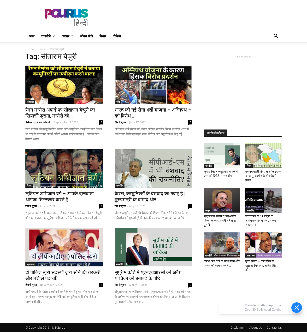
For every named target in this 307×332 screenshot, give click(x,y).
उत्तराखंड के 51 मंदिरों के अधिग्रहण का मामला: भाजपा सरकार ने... (261, 220)
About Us (255, 328)
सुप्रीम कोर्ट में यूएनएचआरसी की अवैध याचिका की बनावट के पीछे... (148, 275)
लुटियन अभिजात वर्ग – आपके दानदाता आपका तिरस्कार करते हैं (59, 197)
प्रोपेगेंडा (30, 101)
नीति (118, 101)
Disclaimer (237, 328)
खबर (32, 36)
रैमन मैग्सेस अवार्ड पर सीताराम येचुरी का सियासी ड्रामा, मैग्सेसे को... (60, 113)
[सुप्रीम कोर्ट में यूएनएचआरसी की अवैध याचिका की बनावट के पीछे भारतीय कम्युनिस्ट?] (153, 247)
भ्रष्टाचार (31, 264)
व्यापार (65, 36)
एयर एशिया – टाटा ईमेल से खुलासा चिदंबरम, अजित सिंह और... (260, 265)
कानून (207, 210)
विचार (103, 36)
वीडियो (117, 36)
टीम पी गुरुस (120, 122)
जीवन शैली (86, 36)
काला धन (251, 255)
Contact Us (274, 328)
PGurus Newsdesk (38, 122)
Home (29, 49)
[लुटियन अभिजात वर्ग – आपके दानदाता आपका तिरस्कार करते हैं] (64, 168)
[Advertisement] (194, 17)
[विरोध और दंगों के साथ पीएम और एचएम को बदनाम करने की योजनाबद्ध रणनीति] (222, 244)
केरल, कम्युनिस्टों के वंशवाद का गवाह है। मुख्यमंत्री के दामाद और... (150, 197)
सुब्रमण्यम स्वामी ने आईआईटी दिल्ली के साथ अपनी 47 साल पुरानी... (220, 220)
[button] (276, 36)
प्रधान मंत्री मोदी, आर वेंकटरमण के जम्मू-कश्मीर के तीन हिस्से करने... (263, 176)
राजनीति (46, 36)
